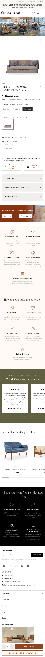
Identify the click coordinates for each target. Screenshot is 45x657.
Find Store (40, 2)
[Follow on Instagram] (10, 566)
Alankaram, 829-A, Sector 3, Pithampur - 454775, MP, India (19, 585)
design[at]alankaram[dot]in (12, 581)
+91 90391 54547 (8, 578)
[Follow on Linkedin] (16, 566)
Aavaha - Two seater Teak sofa (15, 469)
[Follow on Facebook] (4, 566)
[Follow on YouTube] (28, 566)
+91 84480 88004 (8, 575)
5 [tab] (27, 412)
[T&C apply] (36, 99)
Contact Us (31, 2)
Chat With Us (22, 2)
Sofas (3, 83)
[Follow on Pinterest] (22, 566)
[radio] (6, 109)
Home (3, 20)
